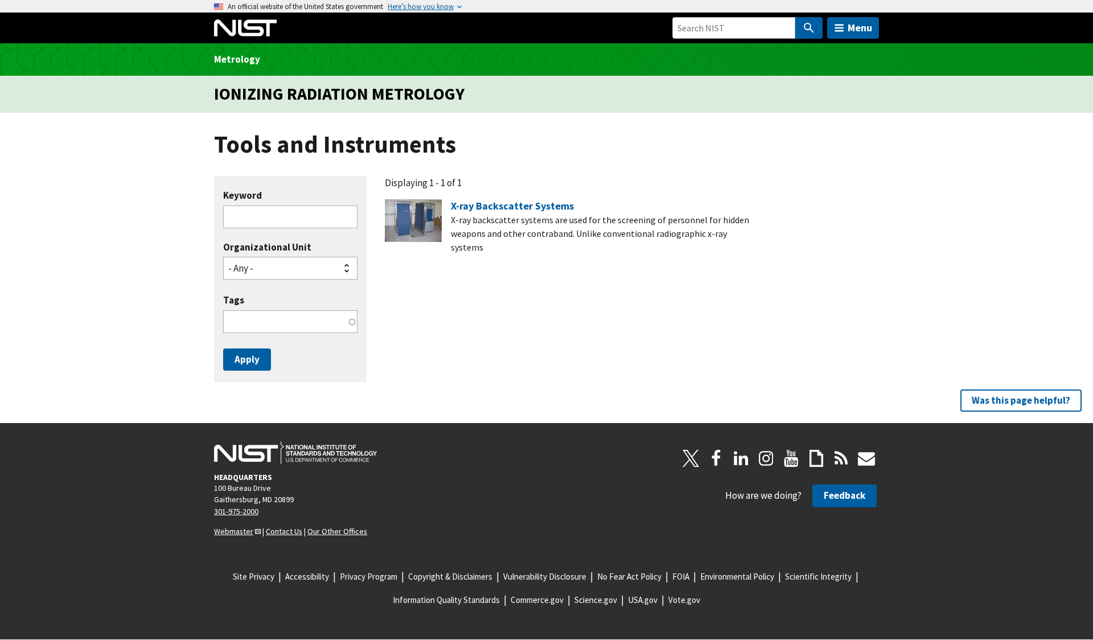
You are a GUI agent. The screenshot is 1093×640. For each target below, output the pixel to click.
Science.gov (595, 599)
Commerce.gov (537, 599)
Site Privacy (253, 576)
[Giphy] (816, 458)
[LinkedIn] (741, 458)
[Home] (245, 28)
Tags (233, 300)
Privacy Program (368, 576)
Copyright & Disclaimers (450, 576)
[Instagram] (766, 458)
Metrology (237, 59)
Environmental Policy (737, 576)
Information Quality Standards (446, 599)
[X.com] (691, 458)
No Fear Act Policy (629, 576)
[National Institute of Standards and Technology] (295, 452)
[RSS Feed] (841, 458)
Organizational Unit (267, 247)
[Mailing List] (866, 458)
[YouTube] (791, 458)
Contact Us (284, 531)
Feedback (844, 495)
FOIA (680, 576)
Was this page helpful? (1021, 400)
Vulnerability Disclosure (544, 576)
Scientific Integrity (818, 576)
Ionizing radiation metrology (339, 93)
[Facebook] (716, 458)
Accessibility (307, 576)
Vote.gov (684, 599)
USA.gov (643, 599)
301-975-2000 (236, 511)
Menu (860, 27)
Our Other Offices (337, 531)
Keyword (242, 195)
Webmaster (233, 531)
